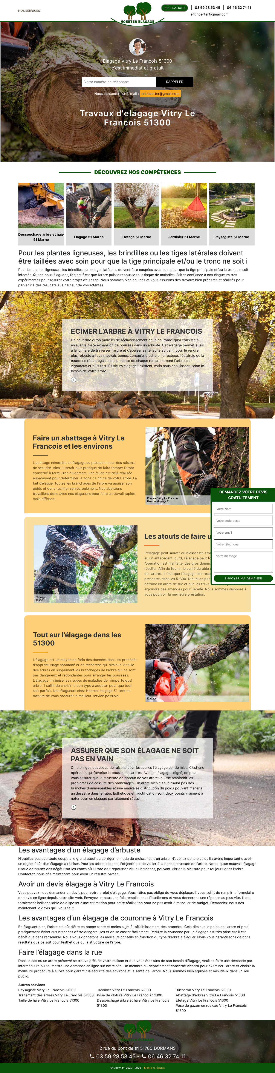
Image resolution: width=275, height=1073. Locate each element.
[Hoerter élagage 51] (137, 1030)
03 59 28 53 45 (207, 7)
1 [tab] (73, 379)
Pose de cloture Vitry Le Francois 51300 (129, 995)
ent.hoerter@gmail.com (210, 14)
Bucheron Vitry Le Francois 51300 (203, 990)
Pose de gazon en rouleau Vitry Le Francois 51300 (211, 1008)
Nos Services (29, 10)
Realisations (175, 7)
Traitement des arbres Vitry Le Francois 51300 (56, 995)
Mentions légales (154, 1067)
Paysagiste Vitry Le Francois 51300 (47, 990)
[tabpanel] (137, 352)
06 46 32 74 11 (239, 7)
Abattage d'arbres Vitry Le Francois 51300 (210, 995)
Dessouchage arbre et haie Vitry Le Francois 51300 (133, 1003)
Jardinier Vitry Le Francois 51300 (124, 990)
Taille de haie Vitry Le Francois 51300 (48, 1000)
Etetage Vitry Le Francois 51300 (202, 1000)
